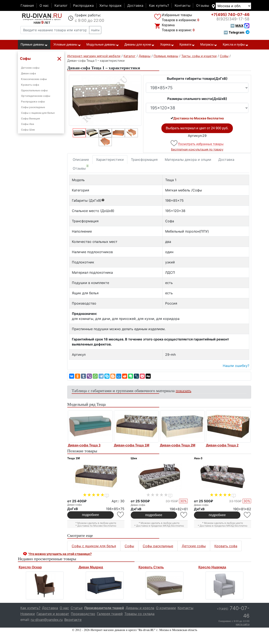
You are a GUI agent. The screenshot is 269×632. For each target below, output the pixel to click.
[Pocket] (142, 376)
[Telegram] (101, 376)
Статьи (77, 608)
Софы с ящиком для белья (38, 112)
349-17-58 (232, 19)
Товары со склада (139, 614)
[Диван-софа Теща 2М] (182, 426)
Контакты (182, 5)
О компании (166, 608)
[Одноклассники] (77, 376)
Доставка (135, 5)
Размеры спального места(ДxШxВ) (197, 99)
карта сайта (242, 624)
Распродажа (83, 5)
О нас (44, 5)
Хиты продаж (110, 5)
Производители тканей (104, 608)
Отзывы (202, 5)
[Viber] (89, 376)
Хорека (165, 44)
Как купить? (159, 5)
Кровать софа (30, 84)
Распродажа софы (33, 101)
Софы (129, 546)
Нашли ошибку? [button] (236, 366)
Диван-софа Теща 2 (222, 445)
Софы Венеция (30, 118)
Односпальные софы (34, 90)
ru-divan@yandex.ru (47, 620)
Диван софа (28, 73)
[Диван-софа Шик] (159, 477)
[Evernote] (130, 376)
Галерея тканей (110, 614)
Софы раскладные (33, 107)
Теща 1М (73, 458)
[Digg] (148, 376)
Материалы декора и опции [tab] (188, 159)
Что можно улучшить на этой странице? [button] (60, 554)
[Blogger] (112, 376)
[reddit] (124, 376)
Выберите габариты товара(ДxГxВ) (197, 78)
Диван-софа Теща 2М (177, 445)
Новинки (27, 614)
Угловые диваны (65, 44)
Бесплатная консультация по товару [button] (197, 149)
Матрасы (207, 44)
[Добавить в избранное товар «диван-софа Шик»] (184, 515)
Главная (27, 5)
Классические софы (34, 79)
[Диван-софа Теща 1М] (136, 426)
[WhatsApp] (95, 376)
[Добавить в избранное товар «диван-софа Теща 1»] (174, 143)
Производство (83, 614)
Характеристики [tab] (110, 159)
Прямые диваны (32, 44)
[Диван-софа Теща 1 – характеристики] (105, 100)
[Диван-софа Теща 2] (228, 426)
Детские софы (30, 67)
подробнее (90, 515)
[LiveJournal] (136, 376)
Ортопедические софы (35, 95)
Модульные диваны (100, 44)
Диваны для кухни (137, 44)
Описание (81, 159)
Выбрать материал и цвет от (197, 128)
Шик (134, 458)
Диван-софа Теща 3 (84, 445)
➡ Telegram (234, 32)
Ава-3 (198, 458)
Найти (95, 30)
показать (183, 390)
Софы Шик (28, 129)
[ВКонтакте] (71, 376)
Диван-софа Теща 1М (131, 445)
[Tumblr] (83, 376)
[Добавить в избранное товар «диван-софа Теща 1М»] (120, 515)
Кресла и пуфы (234, 44)
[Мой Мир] (118, 376)
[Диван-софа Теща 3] (90, 426)
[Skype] (106, 376)
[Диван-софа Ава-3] (222, 477)
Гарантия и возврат (53, 614)
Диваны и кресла (140, 608)
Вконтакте (73, 620)
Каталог (60, 5)
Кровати (185, 44)
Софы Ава (27, 124)
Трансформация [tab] (144, 159)
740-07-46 (230, 14)
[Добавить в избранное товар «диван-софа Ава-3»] (247, 515)
